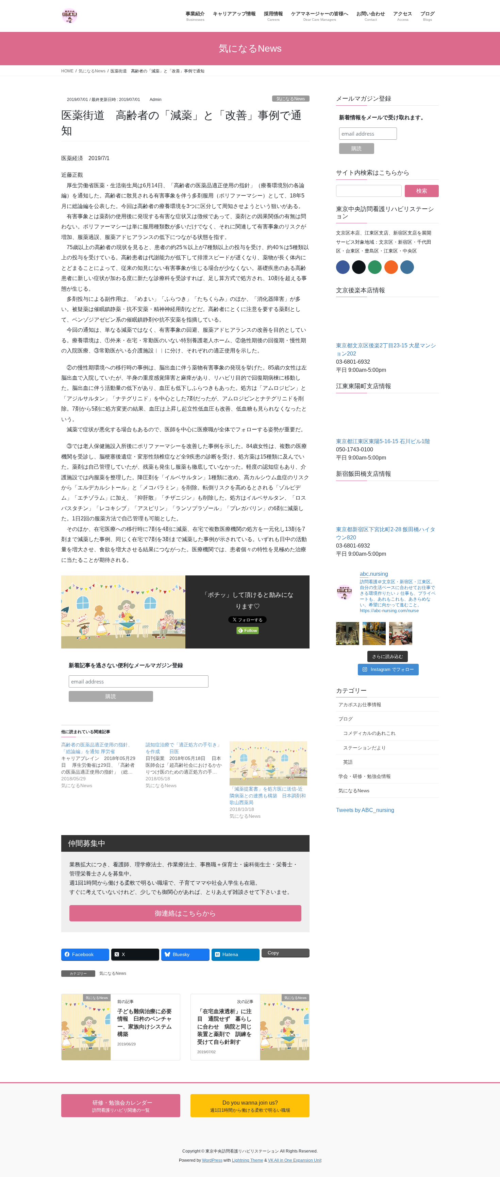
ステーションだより (364, 747)
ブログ (345, 719)
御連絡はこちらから (185, 913)
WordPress (212, 1160)
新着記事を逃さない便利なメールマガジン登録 (126, 665)
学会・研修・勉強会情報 (364, 776)
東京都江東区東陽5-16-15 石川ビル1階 (383, 441)
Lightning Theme (247, 1160)
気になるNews (291, 98)
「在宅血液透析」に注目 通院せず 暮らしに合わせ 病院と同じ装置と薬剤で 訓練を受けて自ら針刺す (224, 1026)
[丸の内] (347, 633)
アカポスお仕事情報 (359, 704)
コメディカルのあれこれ (369, 733)
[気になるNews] (86, 1004)
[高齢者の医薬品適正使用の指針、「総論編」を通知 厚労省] (103, 765)
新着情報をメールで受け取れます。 (382, 117)
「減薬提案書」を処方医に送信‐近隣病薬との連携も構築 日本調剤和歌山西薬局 (268, 795)
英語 (348, 762)
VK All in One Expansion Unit (294, 1160)
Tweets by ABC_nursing (365, 810)
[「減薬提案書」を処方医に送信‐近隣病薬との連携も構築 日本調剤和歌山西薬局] (268, 763)
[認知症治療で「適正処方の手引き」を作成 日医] (188, 765)
